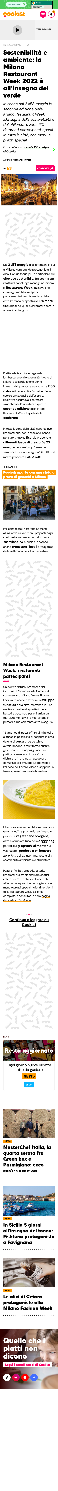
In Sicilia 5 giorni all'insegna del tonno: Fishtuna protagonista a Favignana (29, 1233)
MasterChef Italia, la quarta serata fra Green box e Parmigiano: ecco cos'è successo (27, 1159)
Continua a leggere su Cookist (29, 922)
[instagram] (16, 1377)
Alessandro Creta (22, 159)
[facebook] (34, 1377)
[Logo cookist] (14, 14)
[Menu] (43, 14)
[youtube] (25, 1377)
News (6, 1037)
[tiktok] (7, 1377)
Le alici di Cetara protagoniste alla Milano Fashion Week (27, 1302)
